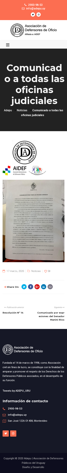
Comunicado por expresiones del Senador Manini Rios (50, 316)
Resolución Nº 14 (13, 312)
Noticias (36, 271)
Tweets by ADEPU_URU (16, 390)
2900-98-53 (15, 408)
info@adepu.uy (17, 414)
